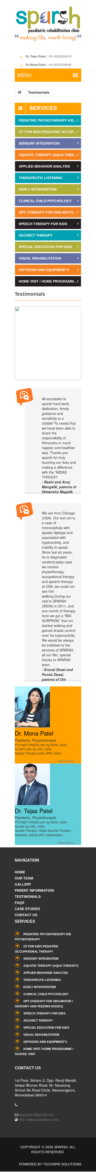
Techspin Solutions (62, 1164)
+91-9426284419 (48, 56)
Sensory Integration (39, 143)
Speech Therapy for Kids (43, 224)
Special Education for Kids (45, 247)
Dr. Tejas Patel (33, 810)
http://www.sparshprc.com (39, 1119)
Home (20, 872)
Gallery (23, 884)
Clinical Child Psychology (45, 201)
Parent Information (34, 890)
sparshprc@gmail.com (36, 1114)
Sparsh (61, 1147)
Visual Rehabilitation (40, 258)
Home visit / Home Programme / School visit (50, 281)
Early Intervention (38, 189)
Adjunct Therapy (35, 235)
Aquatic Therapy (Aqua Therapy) (50, 155)
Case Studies (27, 909)
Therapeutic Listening (41, 178)
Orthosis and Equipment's (44, 270)
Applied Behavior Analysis (44, 166)
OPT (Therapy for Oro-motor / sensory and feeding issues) (50, 212)
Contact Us (26, 915)
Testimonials (28, 897)
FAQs (19, 903)
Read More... (67, 761)
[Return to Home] (19, 92)
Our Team (24, 878)
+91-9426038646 (48, 65)
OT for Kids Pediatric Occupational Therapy (50, 132)
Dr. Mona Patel (34, 733)
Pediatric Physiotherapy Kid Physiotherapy (50, 120)
